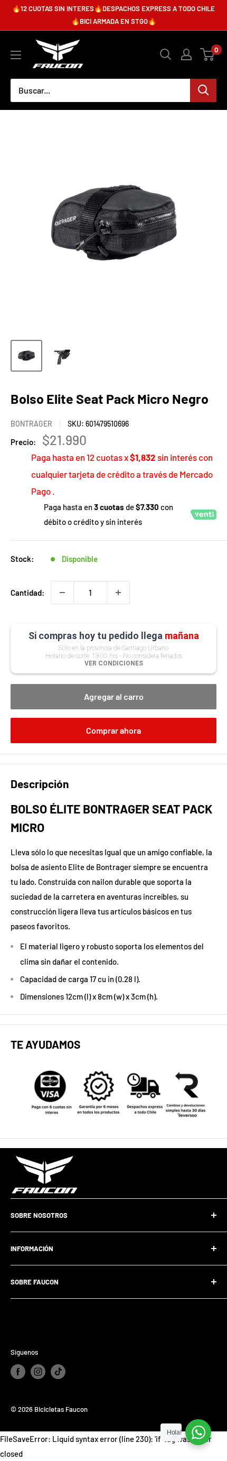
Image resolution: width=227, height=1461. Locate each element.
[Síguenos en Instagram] (38, 1371)
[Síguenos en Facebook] (18, 1371)
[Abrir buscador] (166, 54)
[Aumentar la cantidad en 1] (118, 592)
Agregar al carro (114, 696)
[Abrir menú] (16, 55)
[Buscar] (203, 90)
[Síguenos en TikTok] (58, 1371)
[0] (207, 54)
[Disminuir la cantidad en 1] (62, 592)
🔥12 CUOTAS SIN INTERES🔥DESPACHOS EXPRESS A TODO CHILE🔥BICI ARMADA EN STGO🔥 (113, 14)
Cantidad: (27, 592)
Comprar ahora (113, 730)
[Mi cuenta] (186, 54)
